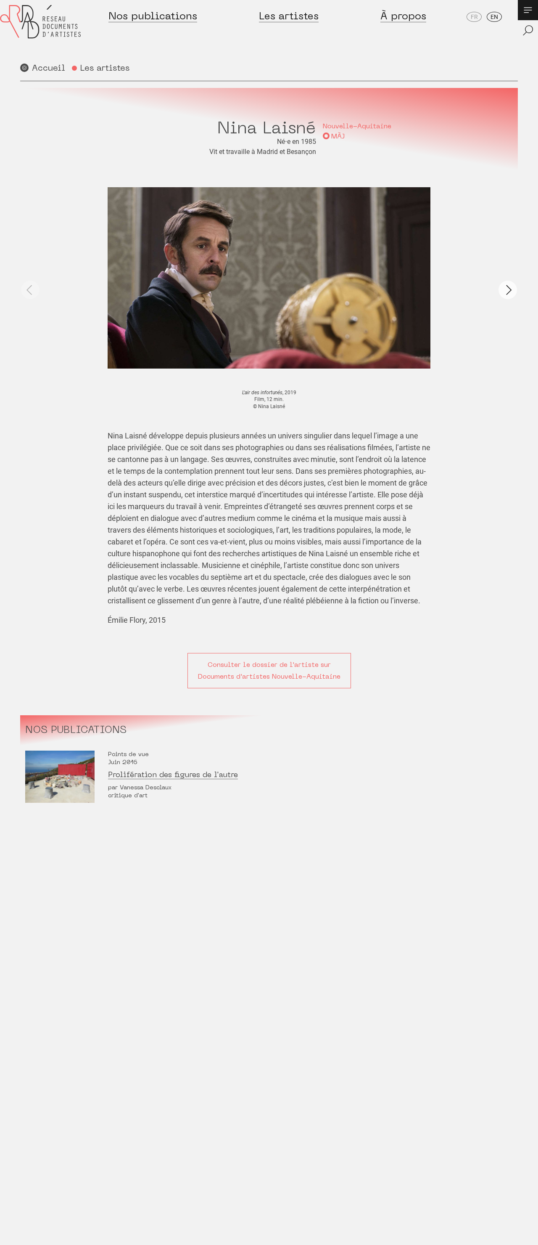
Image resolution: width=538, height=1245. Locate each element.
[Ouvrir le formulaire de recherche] (528, 30)
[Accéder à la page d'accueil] (40, 30)
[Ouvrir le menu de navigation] (528, 10)
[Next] (507, 290)
